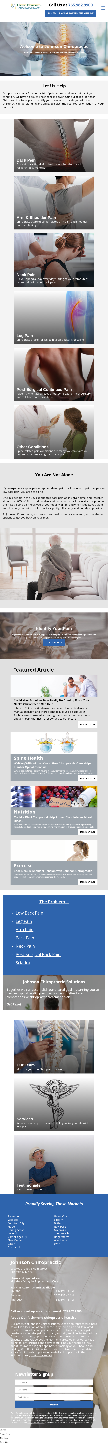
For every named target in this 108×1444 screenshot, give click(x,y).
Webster (13, 1220)
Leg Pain (24, 921)
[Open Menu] (103, 8)
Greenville (60, 1230)
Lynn (57, 1243)
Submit (54, 1404)
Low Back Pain (29, 913)
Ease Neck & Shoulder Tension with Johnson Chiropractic (53, 871)
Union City (60, 1216)
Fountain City (16, 1223)
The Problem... (54, 901)
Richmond (14, 1216)
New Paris (60, 1226)
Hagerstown (61, 1237)
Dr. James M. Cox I (36, 1422)
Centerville (14, 1247)
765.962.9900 (80, 5)
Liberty (58, 1220)
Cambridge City (17, 1237)
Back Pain (25, 938)
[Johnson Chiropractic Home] (26, 6)
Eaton (11, 1243)
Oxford (12, 1233)
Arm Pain (24, 929)
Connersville (61, 1233)
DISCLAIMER (28, 1420)
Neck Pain (25, 946)
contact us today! (41, 1355)
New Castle (15, 1240)
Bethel (58, 1223)
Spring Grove (16, 1230)
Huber (12, 1226)
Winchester (61, 1240)
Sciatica (23, 962)
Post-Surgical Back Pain (38, 954)
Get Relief (14, 1004)
